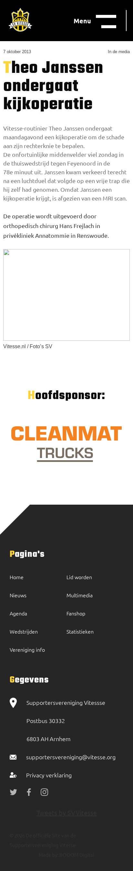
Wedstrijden (24, 631)
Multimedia (79, 595)
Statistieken (80, 631)
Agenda (18, 613)
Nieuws (18, 595)
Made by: (48, 855)
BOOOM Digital (76, 855)
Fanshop (75, 613)
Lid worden (79, 576)
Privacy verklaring (49, 775)
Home (17, 576)
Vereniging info (27, 649)
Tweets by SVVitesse (66, 812)
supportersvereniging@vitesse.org (71, 757)
